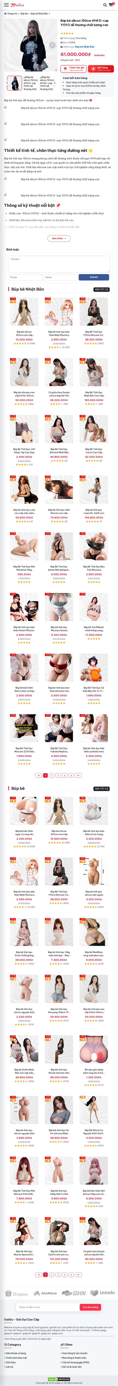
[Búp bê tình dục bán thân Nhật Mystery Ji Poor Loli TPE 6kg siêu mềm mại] (59, 312)
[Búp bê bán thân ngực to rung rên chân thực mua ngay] (24, 811)
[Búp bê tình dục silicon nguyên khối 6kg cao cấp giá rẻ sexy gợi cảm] (24, 989)
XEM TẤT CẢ (101, 289)
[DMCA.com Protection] (59, 1379)
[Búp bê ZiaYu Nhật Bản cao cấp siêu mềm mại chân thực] (24, 1049)
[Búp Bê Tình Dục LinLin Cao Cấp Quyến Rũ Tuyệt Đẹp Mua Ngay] (94, 429)
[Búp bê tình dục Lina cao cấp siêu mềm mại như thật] (24, 490)
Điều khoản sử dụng (16, 1353)
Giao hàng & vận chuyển (74, 1353)
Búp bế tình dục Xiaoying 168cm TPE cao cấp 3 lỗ (59, 1012)
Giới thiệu (11, 1362)
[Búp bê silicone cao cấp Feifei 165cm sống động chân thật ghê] (24, 372)
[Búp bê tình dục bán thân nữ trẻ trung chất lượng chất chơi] (94, 811)
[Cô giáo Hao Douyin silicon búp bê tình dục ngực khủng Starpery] (59, 372)
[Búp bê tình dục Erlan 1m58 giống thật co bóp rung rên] (24, 932)
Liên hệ (9, 1367)
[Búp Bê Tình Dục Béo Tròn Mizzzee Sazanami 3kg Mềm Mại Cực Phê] (94, 546)
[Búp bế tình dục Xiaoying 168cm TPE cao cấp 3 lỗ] (59, 989)
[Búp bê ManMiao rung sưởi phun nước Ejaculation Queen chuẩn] (94, 932)
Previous (7, 83)
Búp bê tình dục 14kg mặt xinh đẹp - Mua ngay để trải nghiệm (59, 955)
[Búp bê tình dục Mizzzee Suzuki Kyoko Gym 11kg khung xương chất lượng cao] (59, 607)
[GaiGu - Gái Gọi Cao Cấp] (18, 5)
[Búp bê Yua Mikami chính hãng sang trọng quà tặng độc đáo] (94, 607)
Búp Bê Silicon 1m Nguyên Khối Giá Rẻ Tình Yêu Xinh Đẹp (93, 1133)
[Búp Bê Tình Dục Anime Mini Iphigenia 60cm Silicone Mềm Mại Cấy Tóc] (59, 546)
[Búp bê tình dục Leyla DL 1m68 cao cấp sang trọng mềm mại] (94, 490)
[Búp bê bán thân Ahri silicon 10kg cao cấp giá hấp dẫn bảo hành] (94, 1171)
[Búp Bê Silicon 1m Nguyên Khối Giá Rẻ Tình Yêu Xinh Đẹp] (94, 1110)
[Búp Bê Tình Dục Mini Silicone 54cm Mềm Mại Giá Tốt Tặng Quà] (24, 1171)
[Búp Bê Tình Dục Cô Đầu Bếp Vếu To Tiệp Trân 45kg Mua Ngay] (94, 668)
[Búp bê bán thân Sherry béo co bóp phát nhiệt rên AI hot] (24, 668)
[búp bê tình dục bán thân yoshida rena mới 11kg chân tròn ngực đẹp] (94, 728)
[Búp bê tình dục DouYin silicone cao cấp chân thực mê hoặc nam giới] (59, 1231)
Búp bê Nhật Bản (84, 46)
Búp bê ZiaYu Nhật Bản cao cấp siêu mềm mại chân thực (24, 1073)
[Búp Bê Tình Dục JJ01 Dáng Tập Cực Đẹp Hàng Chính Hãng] (24, 429)
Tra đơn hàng (90, 1307)
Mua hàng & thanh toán (74, 1357)
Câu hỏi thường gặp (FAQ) (75, 1362)
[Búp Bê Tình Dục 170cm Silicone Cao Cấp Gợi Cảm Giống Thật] (94, 312)
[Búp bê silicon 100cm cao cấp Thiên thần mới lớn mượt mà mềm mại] (24, 312)
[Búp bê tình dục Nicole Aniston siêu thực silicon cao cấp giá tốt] (59, 1049)
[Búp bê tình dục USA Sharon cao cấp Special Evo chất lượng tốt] (59, 490)
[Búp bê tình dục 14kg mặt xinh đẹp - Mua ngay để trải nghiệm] (59, 932)
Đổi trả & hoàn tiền (72, 1367)
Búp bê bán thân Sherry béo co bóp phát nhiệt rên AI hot (24, 691)
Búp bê (18, 788)
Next (54, 83)
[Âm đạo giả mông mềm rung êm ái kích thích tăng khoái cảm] (94, 1049)
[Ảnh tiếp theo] (52, 45)
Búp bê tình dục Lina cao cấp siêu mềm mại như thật (24, 513)
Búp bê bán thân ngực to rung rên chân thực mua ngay (24, 834)
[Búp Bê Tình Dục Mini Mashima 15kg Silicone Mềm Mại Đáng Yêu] (24, 546)
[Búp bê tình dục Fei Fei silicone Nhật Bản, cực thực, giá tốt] (59, 1110)
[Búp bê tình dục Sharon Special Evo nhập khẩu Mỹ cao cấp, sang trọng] (24, 1231)
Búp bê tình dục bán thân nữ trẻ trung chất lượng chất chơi (94, 834)
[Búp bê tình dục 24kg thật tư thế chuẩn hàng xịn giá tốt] (59, 1171)
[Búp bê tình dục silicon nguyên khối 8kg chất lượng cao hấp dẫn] (24, 1110)
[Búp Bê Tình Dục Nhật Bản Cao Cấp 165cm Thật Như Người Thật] (94, 372)
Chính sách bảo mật (16, 1357)
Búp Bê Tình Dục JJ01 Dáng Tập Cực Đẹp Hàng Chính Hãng (24, 452)
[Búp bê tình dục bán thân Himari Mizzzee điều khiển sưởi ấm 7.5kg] (24, 607)
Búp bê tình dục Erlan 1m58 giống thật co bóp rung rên (24, 955)
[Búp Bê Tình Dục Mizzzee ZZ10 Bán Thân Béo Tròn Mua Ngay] (24, 728)
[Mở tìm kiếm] (105, 5)
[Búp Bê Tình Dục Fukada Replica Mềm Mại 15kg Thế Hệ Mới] (59, 728)
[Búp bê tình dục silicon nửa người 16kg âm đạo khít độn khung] (94, 871)
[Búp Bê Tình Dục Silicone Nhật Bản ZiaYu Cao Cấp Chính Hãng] (59, 429)
